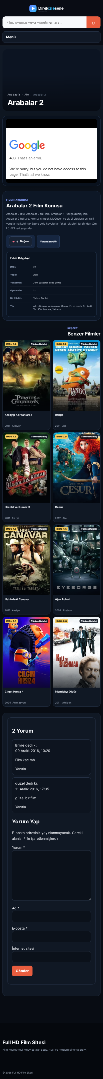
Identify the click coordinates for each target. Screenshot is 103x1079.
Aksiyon (42, 306)
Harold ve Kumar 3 (17, 507)
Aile (26, 94)
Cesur (59, 507)
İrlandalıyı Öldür (65, 691)
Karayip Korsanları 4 (18, 415)
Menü (11, 37)
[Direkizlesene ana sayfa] (51, 8)
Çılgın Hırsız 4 (14, 691)
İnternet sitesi (23, 948)
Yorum (18, 847)
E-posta (20, 928)
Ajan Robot (62, 599)
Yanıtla (20, 769)
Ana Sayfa (14, 94)
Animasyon (54, 306)
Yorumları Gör (48, 241)
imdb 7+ (81, 306)
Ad (15, 908)
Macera (47, 309)
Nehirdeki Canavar (17, 599)
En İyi (72, 306)
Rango (59, 415)
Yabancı (56, 309)
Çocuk (64, 306)
